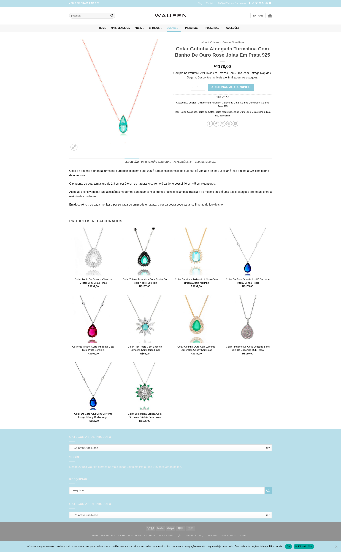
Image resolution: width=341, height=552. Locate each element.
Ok (288, 546)
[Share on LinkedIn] (235, 124)
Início (204, 42)
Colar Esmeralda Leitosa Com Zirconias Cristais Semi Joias (145, 415)
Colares (172, 28)
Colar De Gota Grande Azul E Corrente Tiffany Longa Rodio (248, 281)
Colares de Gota (230, 102)
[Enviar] (112, 16)
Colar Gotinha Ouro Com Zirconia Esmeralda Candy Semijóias (196, 348)
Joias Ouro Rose (242, 112)
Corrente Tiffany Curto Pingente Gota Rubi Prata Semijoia (93, 348)
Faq (201, 535)
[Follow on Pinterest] (267, 3)
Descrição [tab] (132, 162)
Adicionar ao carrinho (231, 87)
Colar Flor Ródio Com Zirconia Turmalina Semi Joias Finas (145, 348)
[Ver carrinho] (270, 16)
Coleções (233, 28)
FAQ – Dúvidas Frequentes (232, 3)
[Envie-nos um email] (260, 3)
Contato (210, 3)
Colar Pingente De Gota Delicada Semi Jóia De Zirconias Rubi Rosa (248, 348)
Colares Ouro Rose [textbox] (170, 447)
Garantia (191, 535)
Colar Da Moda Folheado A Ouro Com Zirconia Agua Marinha (196, 281)
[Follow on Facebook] (249, 3)
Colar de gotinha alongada (86, 170)
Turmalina (225, 115)
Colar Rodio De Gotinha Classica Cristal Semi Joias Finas (93, 281)
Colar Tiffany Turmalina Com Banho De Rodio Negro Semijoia (145, 281)
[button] (258, 16)
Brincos (154, 28)
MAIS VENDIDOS (120, 28)
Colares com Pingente (209, 102)
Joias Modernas (224, 112)
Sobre (105, 535)
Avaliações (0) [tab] (183, 162)
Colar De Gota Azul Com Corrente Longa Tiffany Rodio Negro (93, 415)
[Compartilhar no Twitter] (216, 124)
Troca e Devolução (169, 535)
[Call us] (263, 3)
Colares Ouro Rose (233, 42)
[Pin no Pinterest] (229, 124)
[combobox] (170, 447)
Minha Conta (228, 535)
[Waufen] (170, 15)
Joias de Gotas (206, 112)
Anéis (138, 28)
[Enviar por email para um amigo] (223, 124)
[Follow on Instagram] (253, 3)
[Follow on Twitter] (256, 3)
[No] (336, 547)
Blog (199, 3)
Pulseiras (212, 28)
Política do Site (303, 546)
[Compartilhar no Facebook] (210, 124)
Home (102, 28)
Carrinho (212, 535)
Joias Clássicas (189, 112)
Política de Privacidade (126, 535)
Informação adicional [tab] (156, 162)
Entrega (149, 535)
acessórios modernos (119, 191)
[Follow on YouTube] (270, 3)
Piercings (191, 28)
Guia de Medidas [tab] (205, 162)
